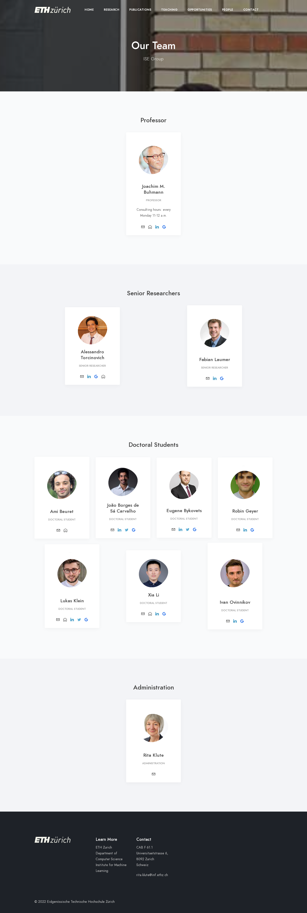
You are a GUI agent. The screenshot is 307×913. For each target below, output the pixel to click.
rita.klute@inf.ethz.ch (152, 875)
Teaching (169, 10)
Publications (140, 10)
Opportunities (200, 10)
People (227, 10)
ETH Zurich (104, 847)
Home (89, 10)
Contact (251, 10)
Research (111, 10)
